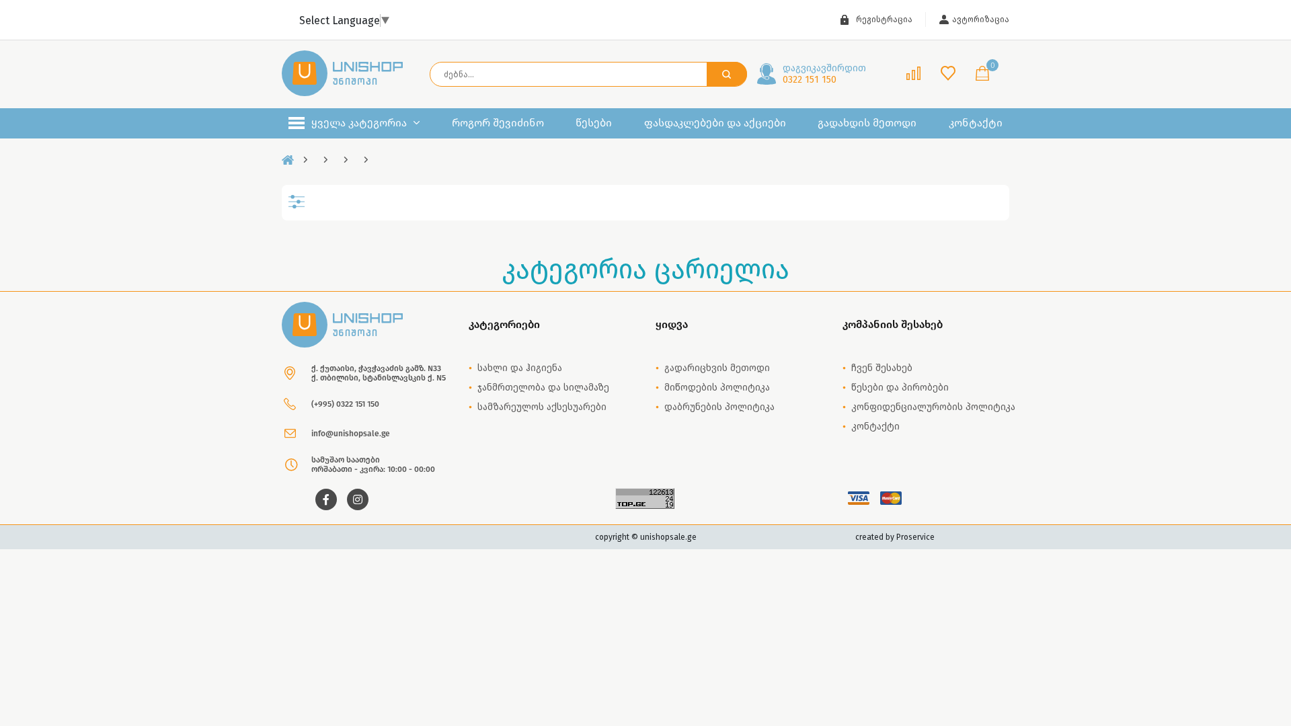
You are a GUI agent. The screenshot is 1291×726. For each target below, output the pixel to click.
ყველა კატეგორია (359, 122)
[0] (982, 74)
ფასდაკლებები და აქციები (715, 123)
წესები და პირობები (900, 387)
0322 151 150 (824, 74)
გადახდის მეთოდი (867, 123)
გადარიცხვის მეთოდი (717, 368)
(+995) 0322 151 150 (345, 404)
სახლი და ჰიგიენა (519, 368)
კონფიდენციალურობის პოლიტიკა (933, 407)
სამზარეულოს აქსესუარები (542, 407)
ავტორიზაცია (980, 19)
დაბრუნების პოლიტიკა (719, 407)
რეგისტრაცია (884, 19)
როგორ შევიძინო (498, 123)
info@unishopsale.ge (350, 433)
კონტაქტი (976, 123)
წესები (594, 123)
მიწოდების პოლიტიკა (717, 387)
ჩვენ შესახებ (881, 368)
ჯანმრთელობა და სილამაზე (543, 387)
